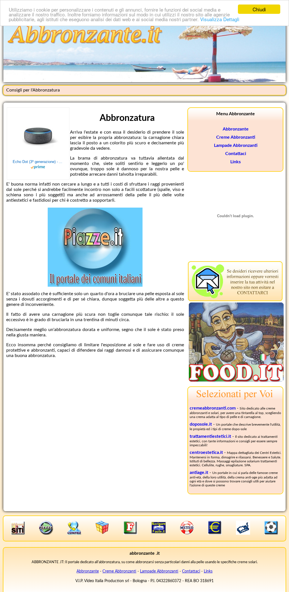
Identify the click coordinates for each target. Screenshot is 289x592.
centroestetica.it (206, 452)
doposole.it (201, 424)
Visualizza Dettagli (219, 19)
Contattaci (235, 153)
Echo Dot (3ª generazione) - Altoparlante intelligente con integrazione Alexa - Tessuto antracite (38, 162)
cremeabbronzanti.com (213, 408)
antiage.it (199, 472)
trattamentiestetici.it (210, 436)
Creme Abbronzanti (235, 137)
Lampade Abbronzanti (235, 145)
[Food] (236, 380)
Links (235, 162)
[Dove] (95, 285)
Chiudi (259, 9)
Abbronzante (236, 129)
